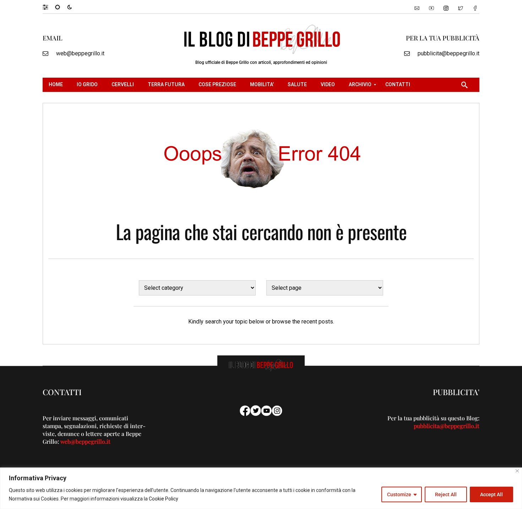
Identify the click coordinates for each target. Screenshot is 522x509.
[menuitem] (57, 85)
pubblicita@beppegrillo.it (448, 53)
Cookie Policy (163, 499)
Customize (399, 494)
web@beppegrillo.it (80, 53)
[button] (49, 6)
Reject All (446, 494)
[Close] (517, 470)
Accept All (491, 494)
